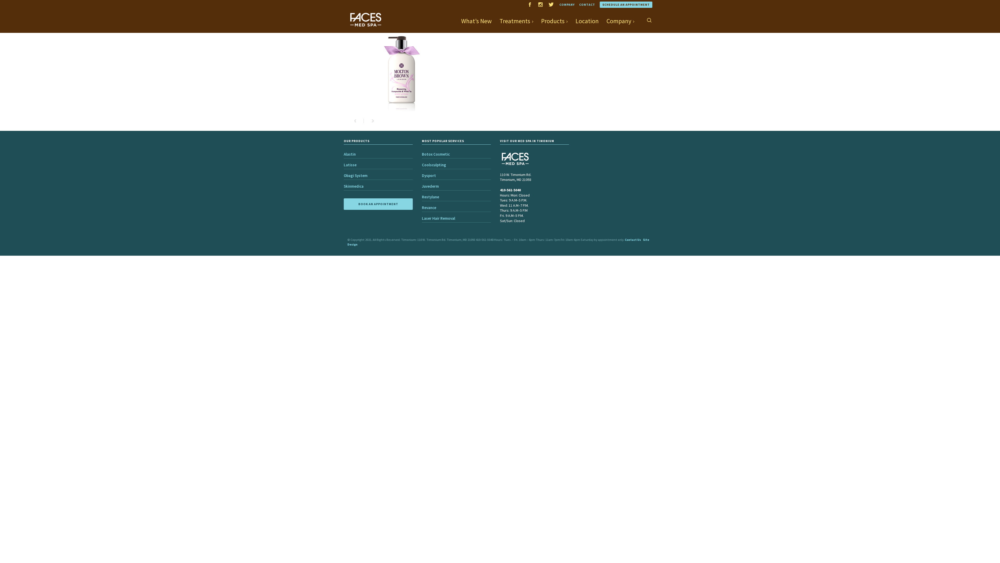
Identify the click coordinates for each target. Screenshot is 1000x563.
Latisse (350, 164)
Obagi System (355, 175)
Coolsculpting (434, 164)
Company (567, 5)
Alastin (350, 154)
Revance (429, 207)
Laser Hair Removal (438, 218)
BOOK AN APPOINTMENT (378, 204)
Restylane (430, 196)
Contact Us (633, 240)
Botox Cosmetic (436, 154)
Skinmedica (354, 186)
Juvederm (430, 186)
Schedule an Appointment (626, 5)
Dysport (429, 175)
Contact (587, 5)
